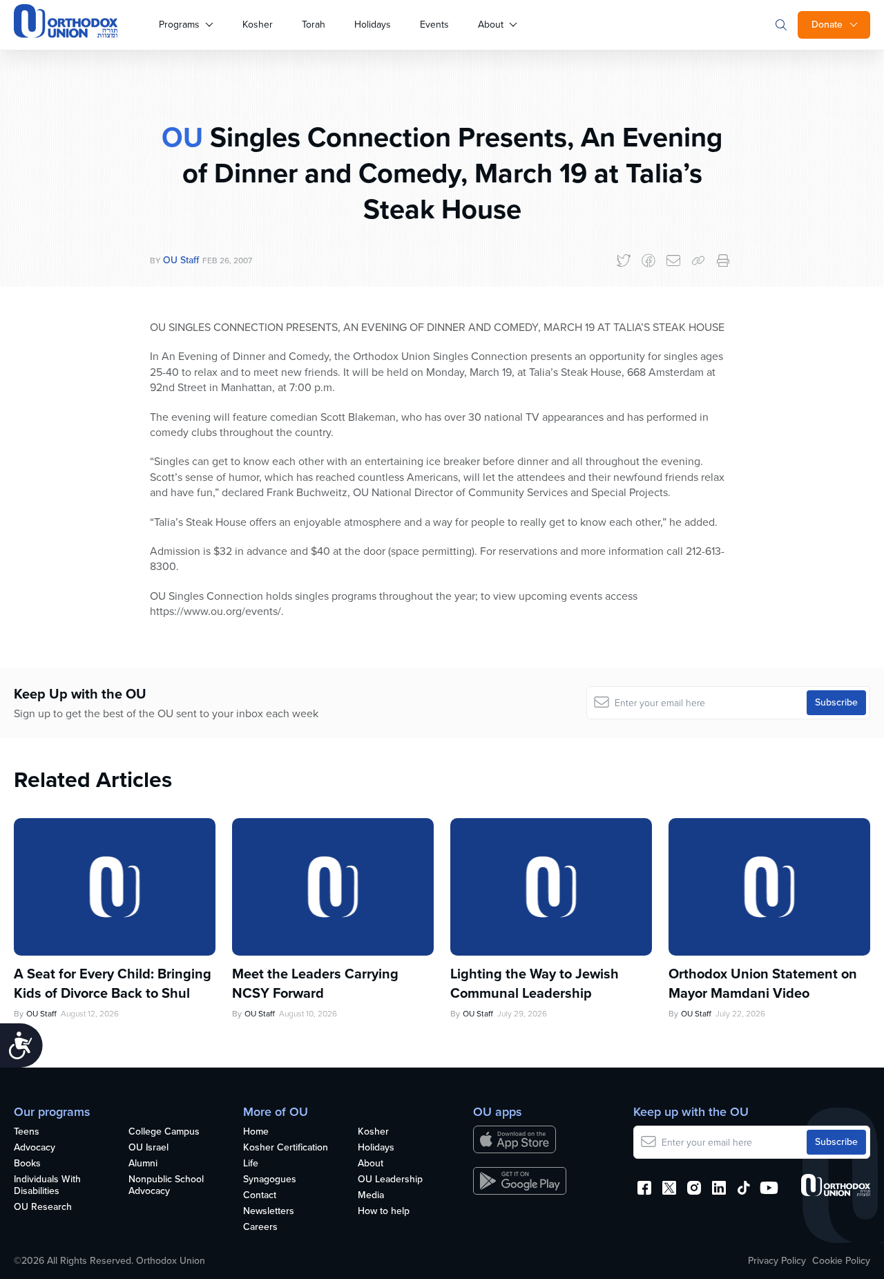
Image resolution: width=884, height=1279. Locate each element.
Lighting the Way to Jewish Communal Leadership (534, 983)
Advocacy (34, 1148)
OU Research (43, 1207)
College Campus (164, 1132)
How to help (384, 1211)
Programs (179, 24)
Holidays (372, 24)
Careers (260, 1227)
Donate (827, 24)
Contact (259, 1195)
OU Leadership (390, 1179)
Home (256, 1132)
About (490, 24)
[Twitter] (624, 260)
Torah (313, 24)
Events (434, 24)
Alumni (142, 1164)
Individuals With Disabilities (47, 1185)
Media (371, 1195)
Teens (26, 1132)
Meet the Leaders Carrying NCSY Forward (315, 983)
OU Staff (181, 260)
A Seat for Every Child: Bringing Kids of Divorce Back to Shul (112, 983)
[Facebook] (648, 260)
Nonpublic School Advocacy (166, 1185)
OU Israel (148, 1148)
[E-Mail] (673, 260)
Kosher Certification (285, 1148)
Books (27, 1164)
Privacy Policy (777, 1261)
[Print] (723, 260)
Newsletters (268, 1211)
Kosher (257, 24)
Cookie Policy (841, 1261)
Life (250, 1164)
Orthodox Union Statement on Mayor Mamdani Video (763, 983)
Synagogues (269, 1179)
